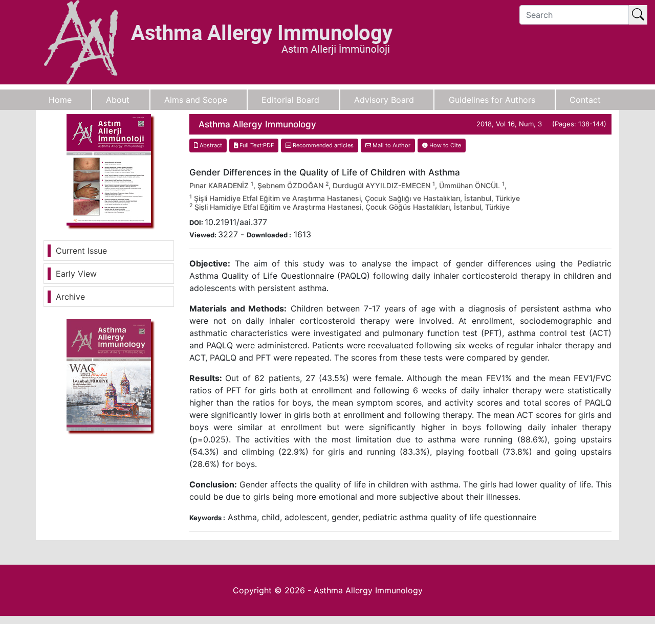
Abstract (210, 145)
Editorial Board (290, 100)
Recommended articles (322, 145)
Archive (70, 297)
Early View (76, 274)
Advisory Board (384, 100)
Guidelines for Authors (492, 100)
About (117, 100)
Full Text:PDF (256, 145)
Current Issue (81, 251)
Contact (585, 100)
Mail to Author (390, 145)
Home (60, 100)
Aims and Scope (195, 100)
